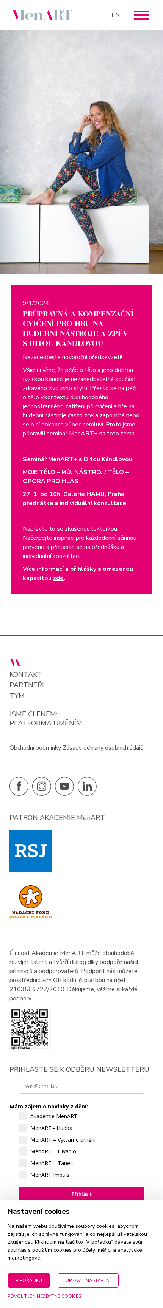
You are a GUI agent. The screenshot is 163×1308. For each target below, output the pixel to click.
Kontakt (25, 674)
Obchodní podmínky (35, 748)
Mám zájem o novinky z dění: (48, 1106)
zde (58, 578)
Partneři (26, 685)
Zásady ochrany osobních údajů (103, 748)
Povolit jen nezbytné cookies (44, 1296)
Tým (17, 696)
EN (115, 15)
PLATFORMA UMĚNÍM (45, 723)
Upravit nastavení (88, 1280)
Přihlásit (82, 1193)
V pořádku (29, 1280)
